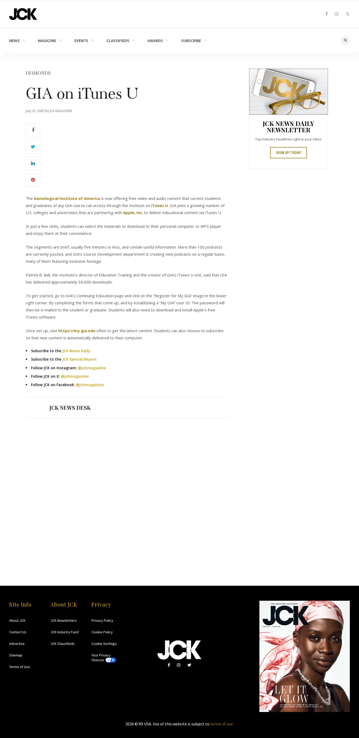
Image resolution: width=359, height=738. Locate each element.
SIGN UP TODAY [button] (288, 153)
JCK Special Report (79, 359)
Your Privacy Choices (101, 657)
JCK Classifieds (62, 643)
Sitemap (15, 655)
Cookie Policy (102, 632)
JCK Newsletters (63, 620)
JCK (23, 14)
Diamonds (38, 73)
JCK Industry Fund (64, 632)
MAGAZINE (47, 40)
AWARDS (155, 40)
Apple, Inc (132, 212)
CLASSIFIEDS (117, 40)
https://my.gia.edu (76, 330)
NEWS (14, 40)
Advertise (17, 643)
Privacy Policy (102, 620)
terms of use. (222, 723)
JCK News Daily (76, 350)
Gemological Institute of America (67, 198)
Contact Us (17, 632)
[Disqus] (127, 491)
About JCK (17, 620)
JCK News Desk (70, 407)
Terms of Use (19, 666)
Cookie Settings (104, 643)
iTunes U (159, 205)
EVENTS (81, 40)
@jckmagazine (92, 367)
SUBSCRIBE (191, 40)
